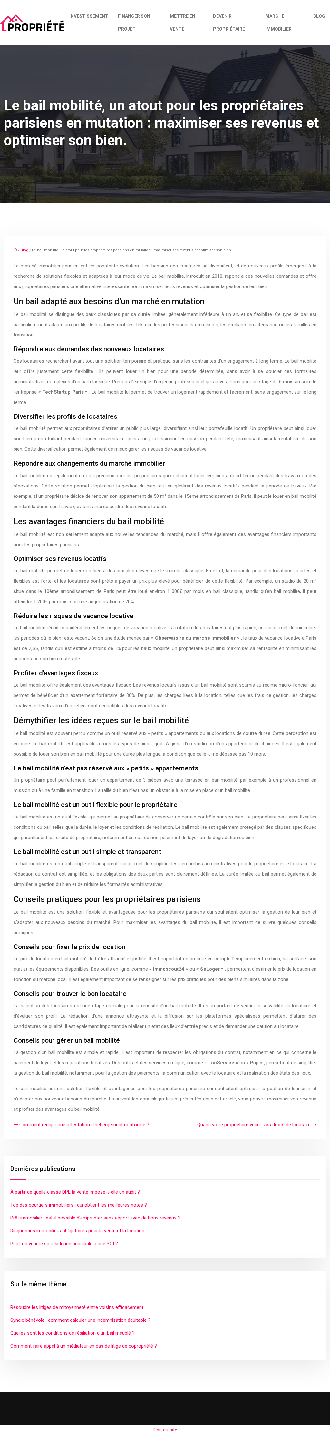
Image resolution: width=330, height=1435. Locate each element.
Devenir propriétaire (229, 23)
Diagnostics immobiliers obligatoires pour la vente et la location (77, 1231)
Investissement (88, 16)
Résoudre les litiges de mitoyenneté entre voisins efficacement (76, 1307)
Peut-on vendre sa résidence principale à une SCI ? (64, 1244)
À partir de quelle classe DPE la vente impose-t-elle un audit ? (75, 1192)
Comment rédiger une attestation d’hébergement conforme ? (84, 1125)
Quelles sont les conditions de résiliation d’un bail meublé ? (72, 1333)
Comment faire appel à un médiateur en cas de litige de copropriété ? (83, 1346)
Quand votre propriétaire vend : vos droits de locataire (254, 1125)
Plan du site (165, 1430)
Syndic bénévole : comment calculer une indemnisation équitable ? (80, 1320)
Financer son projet (134, 23)
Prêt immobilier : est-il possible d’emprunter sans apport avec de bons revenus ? (95, 1218)
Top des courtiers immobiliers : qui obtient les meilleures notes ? (78, 1205)
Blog (319, 16)
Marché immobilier (278, 23)
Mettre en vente (182, 23)
